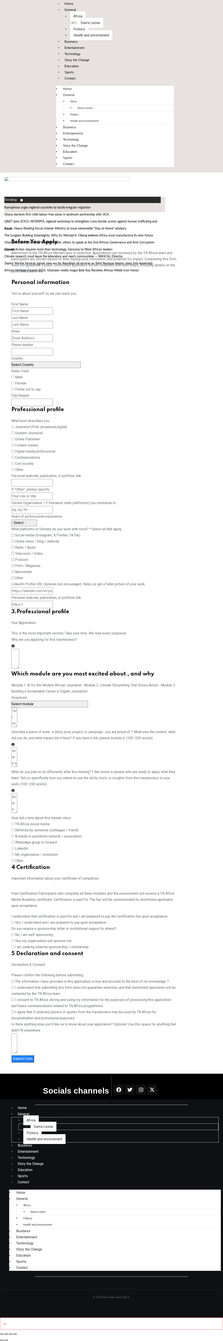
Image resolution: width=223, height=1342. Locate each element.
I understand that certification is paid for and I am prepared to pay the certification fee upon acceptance (89, 916)
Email (15, 331)
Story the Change (76, 60)
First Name (19, 304)
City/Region (20, 395)
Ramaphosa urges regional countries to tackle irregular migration (47, 207)
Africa (77, 16)
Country (17, 358)
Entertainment (74, 48)
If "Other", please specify (30, 489)
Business (71, 41)
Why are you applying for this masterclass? (44, 639)
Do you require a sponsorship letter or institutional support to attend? (63, 929)
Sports (69, 72)
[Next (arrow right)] (6, 1340)
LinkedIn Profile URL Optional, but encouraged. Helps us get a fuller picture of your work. (78, 584)
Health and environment (91, 35)
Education (71, 66)
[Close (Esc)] (15, 1334)
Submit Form (22, 1059)
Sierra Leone (90, 23)
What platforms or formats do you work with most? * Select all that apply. (66, 529)
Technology (72, 54)
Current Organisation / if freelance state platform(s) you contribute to (63, 503)
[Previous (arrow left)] (1, 1340)
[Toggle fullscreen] (6, 1334)
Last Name (19, 318)
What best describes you (30, 421)
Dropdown (19, 698)
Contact (70, 78)
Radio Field (20, 371)
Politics (79, 29)
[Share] (10, 1334)
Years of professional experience (36, 516)
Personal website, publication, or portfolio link (46, 476)
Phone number (22, 345)
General (70, 10)
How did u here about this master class (41, 818)
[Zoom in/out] (1, 1334)
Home (67, 89)
